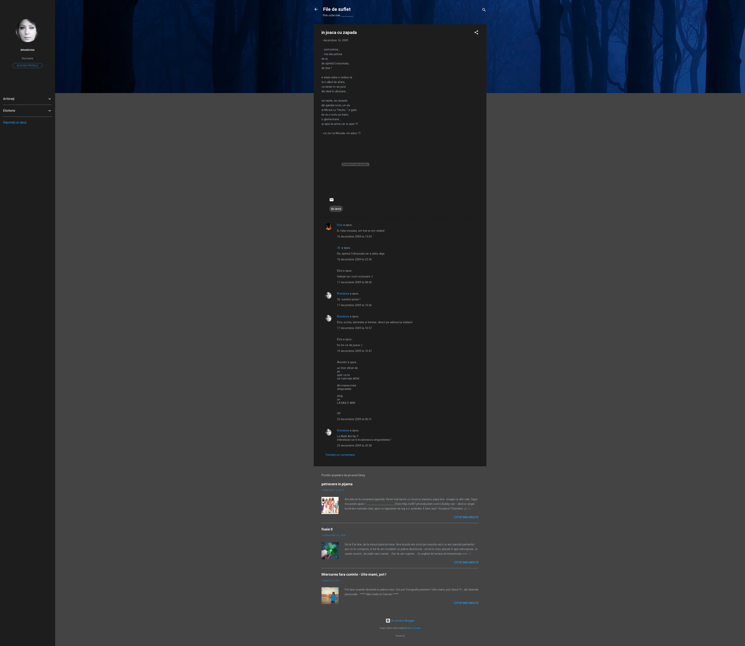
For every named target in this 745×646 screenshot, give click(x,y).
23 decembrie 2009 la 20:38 (354, 445)
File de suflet (337, 9)
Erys (339, 225)
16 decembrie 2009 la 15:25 (354, 236)
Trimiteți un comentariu (340, 455)
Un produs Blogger (402, 620)
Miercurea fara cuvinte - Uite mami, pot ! (353, 574)
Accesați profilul (27, 65)
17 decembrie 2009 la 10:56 (354, 305)
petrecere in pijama (337, 484)
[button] (476, 33)
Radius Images (414, 628)
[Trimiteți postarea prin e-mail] (331, 201)
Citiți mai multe (466, 517)
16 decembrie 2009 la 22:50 (354, 259)
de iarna (336, 209)
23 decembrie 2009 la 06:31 (354, 419)
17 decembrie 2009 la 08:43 (354, 282)
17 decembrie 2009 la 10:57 (354, 328)
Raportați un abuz (15, 122)
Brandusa (343, 293)
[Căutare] (484, 10)
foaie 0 (327, 529)
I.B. (339, 248)
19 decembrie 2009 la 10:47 (354, 351)
